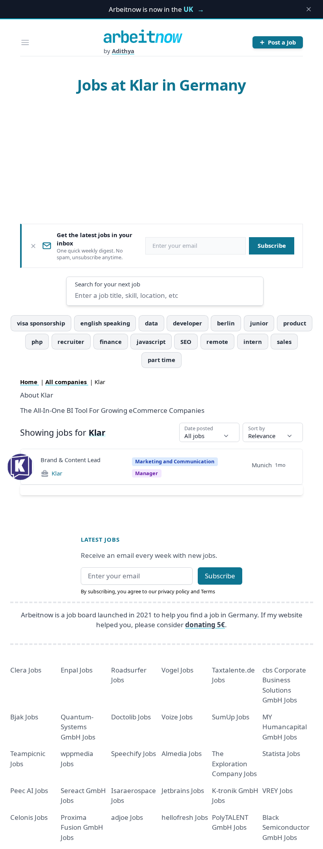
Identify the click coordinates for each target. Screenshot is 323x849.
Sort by (256, 428)
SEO (185, 342)
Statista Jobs (281, 753)
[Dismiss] (33, 246)
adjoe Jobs (127, 817)
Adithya (123, 51)
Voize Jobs (177, 716)
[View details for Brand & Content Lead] (20, 466)
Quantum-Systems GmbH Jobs (78, 726)
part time (161, 360)
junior (259, 323)
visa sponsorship (41, 323)
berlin (226, 323)
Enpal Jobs (77, 669)
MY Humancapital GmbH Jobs (284, 726)
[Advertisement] (161, 158)
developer (187, 323)
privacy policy (173, 591)
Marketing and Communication (174, 461)
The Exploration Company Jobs (234, 763)
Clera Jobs (25, 669)
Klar (57, 473)
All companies (66, 382)
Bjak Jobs (24, 716)
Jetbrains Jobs (183, 790)
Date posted (198, 428)
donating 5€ (205, 624)
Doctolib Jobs (131, 716)
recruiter (71, 342)
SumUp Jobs (230, 716)
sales (284, 342)
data (151, 323)
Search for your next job (107, 284)
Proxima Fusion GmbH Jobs (82, 827)
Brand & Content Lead (70, 460)
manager (146, 473)
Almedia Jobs (182, 753)
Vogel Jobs (177, 669)
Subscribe (272, 245)
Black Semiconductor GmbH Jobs (286, 827)
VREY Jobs (277, 790)
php (37, 342)
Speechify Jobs (133, 753)
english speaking (105, 323)
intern (252, 342)
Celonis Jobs (29, 817)
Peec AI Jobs (29, 790)
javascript (151, 342)
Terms (208, 591)
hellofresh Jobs (185, 817)
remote (217, 342)
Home (29, 382)
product (294, 323)
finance (111, 342)
